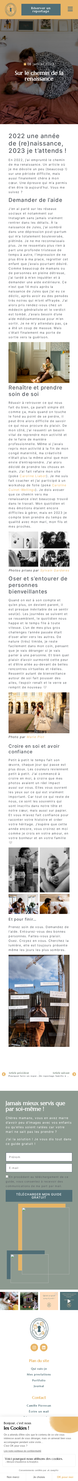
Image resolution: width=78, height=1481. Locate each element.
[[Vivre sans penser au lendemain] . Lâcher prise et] (29, 1301)
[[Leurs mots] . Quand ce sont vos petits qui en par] (9, 1301)
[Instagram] (34, 1347)
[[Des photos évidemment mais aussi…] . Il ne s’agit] (49, 1301)
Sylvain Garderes (54, 570)
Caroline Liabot (33, 476)
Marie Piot (35, 737)
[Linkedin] (44, 1347)
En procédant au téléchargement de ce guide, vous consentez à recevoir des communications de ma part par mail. (37, 1181)
